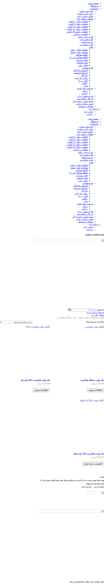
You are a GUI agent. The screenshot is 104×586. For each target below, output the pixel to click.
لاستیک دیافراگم (80, 70)
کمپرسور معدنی (86, 11)
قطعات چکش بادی (84, 19)
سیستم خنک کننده (85, 88)
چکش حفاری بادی (85, 16)
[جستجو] (70, 309)
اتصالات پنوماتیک (85, 106)
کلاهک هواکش (81, 55)
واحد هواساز (87, 68)
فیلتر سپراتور (82, 60)
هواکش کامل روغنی (79, 50)
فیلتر (91, 47)
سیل (86, 86)
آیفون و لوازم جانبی (84, 104)
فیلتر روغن (83, 65)
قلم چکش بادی (86, 39)
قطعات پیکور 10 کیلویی (77, 26)
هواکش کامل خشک (79, 52)
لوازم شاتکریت (86, 44)
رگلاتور (85, 83)
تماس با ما (88, 111)
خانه (102, 318)
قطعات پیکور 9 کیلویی (78, 24)
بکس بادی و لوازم (85, 14)
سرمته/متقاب (87, 42)
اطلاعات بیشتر (95, 390)
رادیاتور (84, 93)
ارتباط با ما (94, 109)
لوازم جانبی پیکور (85, 37)
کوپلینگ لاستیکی (80, 73)
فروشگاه (94, 6)
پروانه (85, 91)
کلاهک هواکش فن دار (78, 57)
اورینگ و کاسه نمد (85, 99)
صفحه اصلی (93, 3)
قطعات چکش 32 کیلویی (77, 29)
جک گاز (84, 75)
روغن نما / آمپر (81, 78)
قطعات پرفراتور (80, 34)
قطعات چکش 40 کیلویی (77, 32)
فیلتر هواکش (82, 63)
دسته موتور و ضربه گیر (82, 101)
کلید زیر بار (83, 81)
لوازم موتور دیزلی (85, 96)
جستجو (101, 310)
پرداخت (89, 114)
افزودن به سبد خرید (93, 464)
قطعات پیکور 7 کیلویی (78, 21)
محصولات (94, 8)
